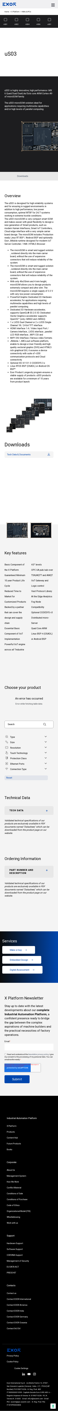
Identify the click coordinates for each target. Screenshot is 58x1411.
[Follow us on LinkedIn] (23, 1374)
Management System (16, 1176)
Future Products (14, 1144)
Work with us (12, 1223)
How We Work (13, 1182)
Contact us (11, 1293)
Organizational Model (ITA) (19, 1211)
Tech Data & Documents (19, 454)
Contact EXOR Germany (17, 1317)
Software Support (15, 1249)
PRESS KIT (11, 1273)
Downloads (22, 176)
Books (9, 1149)
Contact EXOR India (15, 1311)
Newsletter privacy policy (38, 1054)
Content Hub (12, 1138)
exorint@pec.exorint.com (20, 1402)
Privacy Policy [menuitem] (13, 1356)
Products (11, 1132)
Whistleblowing (13, 1217)
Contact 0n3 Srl (13, 1328)
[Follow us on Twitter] (29, 1374)
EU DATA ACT (13, 1267)
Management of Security (18, 1261)
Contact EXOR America (17, 1305)
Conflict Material (14, 1188)
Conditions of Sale (15, 1193)
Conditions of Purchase (17, 1199)
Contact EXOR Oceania (17, 1323)
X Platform (15, 12)
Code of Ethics (13, 1205)
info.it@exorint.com (35, 1399)
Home (7, 12)
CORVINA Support (15, 1255)
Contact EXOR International (19, 1299)
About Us (11, 1170)
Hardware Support (15, 1243)
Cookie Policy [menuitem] (12, 1362)
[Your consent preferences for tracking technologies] (53, 1406)
